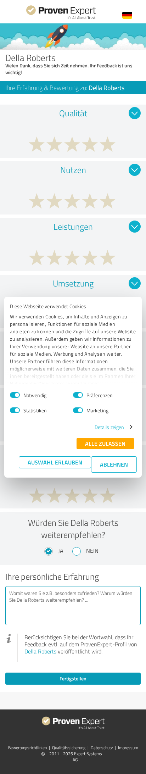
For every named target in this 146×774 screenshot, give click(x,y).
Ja (60, 551)
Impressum (128, 748)
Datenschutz (102, 748)
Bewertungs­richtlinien (27, 748)
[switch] (78, 395)
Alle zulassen (105, 443)
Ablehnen (114, 464)
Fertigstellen (73, 678)
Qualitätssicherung (68, 748)
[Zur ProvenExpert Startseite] (61, 18)
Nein (92, 551)
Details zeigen (109, 427)
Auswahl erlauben (55, 462)
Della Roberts (40, 651)
